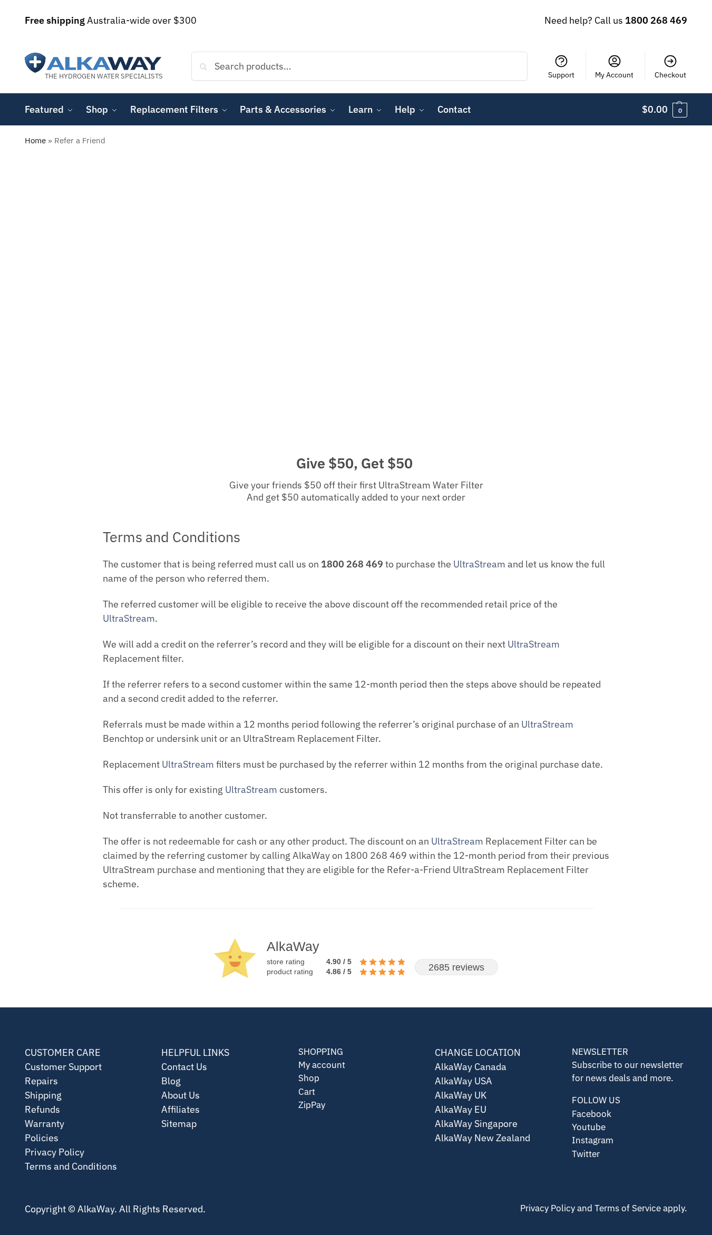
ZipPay (311, 1105)
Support (561, 75)
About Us (180, 1095)
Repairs (41, 1081)
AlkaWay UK (460, 1095)
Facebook (591, 1114)
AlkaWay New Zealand (482, 1138)
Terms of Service (627, 1208)
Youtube (589, 1127)
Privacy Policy (54, 1152)
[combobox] (359, 66)
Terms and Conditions (71, 1166)
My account (321, 1065)
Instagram (592, 1140)
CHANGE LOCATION (478, 1052)
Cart (306, 1091)
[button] (664, 109)
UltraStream (479, 564)
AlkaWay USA (463, 1081)
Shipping (43, 1095)
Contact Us (184, 1067)
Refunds (42, 1109)
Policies (41, 1138)
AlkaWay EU (460, 1109)
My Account (614, 75)
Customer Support (63, 1067)
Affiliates (180, 1109)
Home (35, 140)
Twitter (586, 1154)
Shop (308, 1078)
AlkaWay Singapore (476, 1124)
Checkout (670, 75)
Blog (171, 1081)
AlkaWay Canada (470, 1067)
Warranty (44, 1124)
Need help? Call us (615, 20)
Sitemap (179, 1124)
